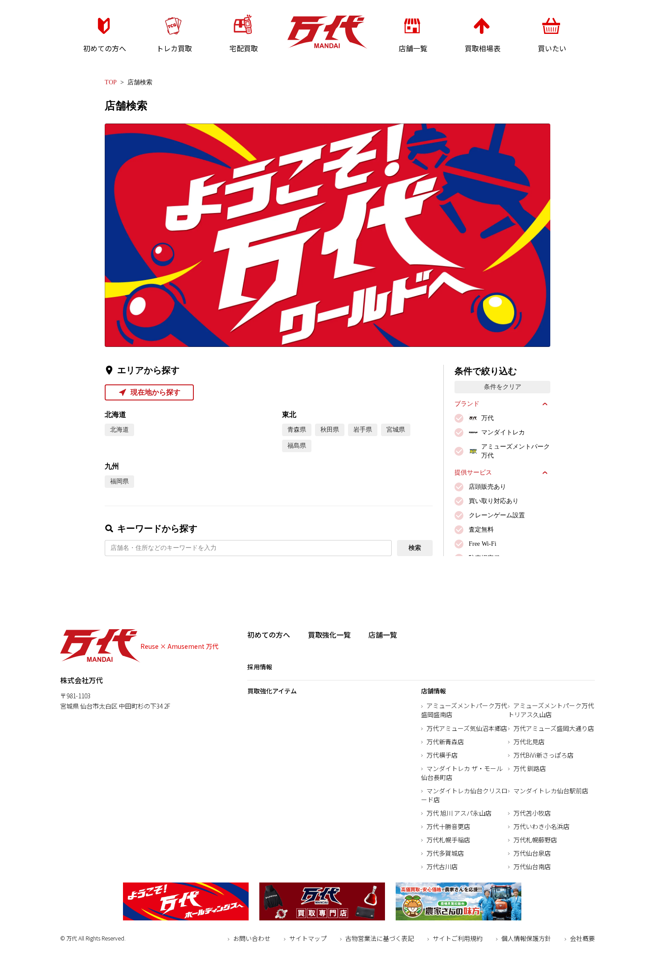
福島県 (296, 445)
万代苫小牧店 (532, 812)
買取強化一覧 (329, 634)
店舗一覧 (382, 634)
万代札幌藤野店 (535, 839)
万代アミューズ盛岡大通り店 (553, 728)
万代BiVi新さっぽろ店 (543, 755)
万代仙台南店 (532, 866)
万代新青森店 (445, 741)
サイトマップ (308, 938)
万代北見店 (528, 741)
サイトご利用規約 (458, 938)
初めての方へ (268, 634)
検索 (415, 547)
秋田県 (329, 429)
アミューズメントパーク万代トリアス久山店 (551, 710)
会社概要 (582, 938)
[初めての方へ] (104, 60)
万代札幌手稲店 (448, 839)
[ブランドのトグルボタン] (545, 404)
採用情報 (259, 666)
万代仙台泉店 (532, 853)
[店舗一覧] (412, 60)
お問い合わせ (251, 938)
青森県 (296, 429)
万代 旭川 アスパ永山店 (458, 812)
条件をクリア (502, 387)
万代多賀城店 (445, 853)
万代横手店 (442, 755)
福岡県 (119, 481)
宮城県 (395, 429)
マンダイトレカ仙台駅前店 (550, 790)
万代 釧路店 (529, 768)
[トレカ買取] (173, 60)
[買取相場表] (481, 60)
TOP (111, 82)
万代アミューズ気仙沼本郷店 (466, 728)
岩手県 (362, 429)
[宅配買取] (243, 60)
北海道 (119, 429)
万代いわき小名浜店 (541, 826)
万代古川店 (442, 866)
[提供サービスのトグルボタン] (545, 472)
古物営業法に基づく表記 (379, 938)
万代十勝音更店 (448, 826)
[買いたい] (551, 60)
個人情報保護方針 (526, 938)
